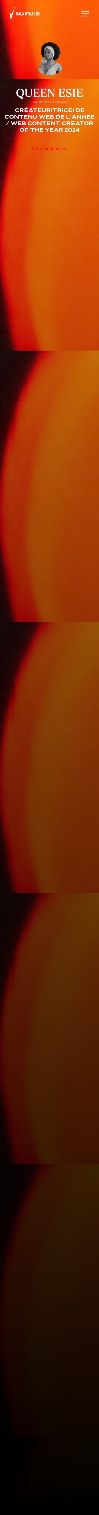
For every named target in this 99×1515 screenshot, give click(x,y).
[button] (85, 13)
